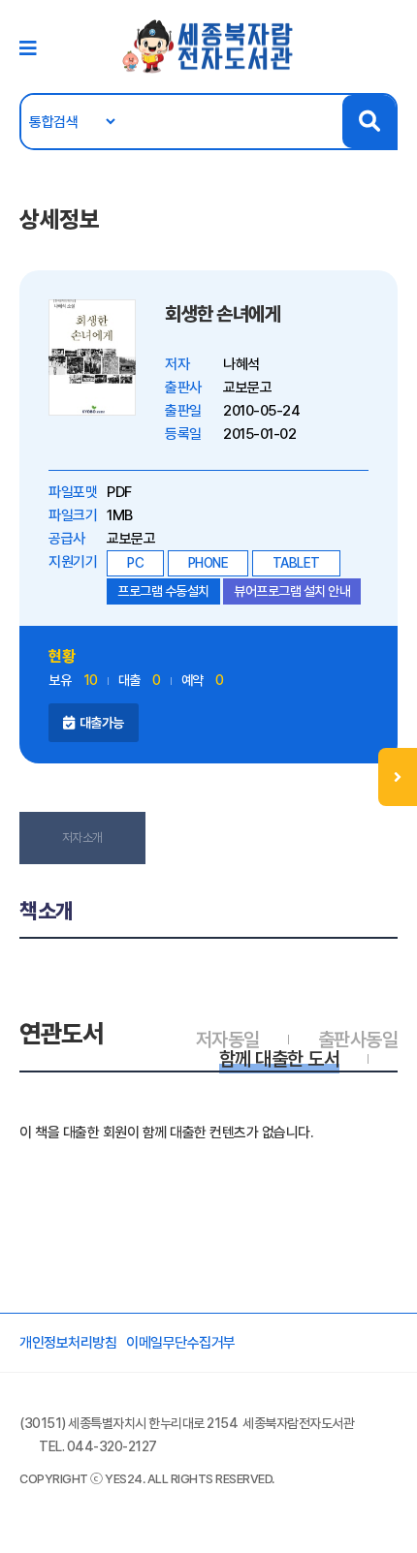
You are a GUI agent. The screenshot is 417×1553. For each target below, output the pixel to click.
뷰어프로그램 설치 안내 (292, 591)
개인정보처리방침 (67, 1342)
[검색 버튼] (369, 121)
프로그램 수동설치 (163, 591)
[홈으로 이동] (208, 45)
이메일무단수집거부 (181, 1342)
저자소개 (82, 837)
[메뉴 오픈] (397, 777)
